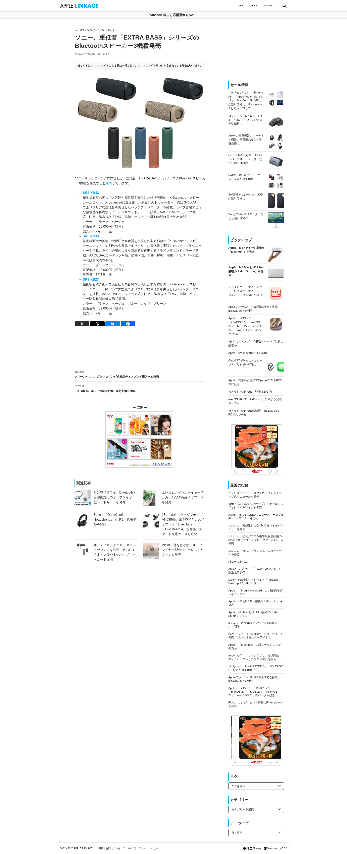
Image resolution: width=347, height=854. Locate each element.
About (241, 5)
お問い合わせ (113, 848)
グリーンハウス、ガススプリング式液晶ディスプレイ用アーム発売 (117, 374)
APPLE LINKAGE (83, 848)
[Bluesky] (112, 323)
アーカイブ (129, 848)
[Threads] (97, 323)
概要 (101, 848)
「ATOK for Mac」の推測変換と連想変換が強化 (105, 389)
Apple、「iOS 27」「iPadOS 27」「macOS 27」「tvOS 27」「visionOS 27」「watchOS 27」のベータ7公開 (252, 691)
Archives (268, 5)
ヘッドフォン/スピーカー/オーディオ (95, 30)
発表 (109, 183)
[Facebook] (128, 323)
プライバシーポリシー (149, 848)
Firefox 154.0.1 (238, 561)
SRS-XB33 (91, 236)
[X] (82, 323)
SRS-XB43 (91, 192)
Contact (254, 5)
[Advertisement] (140, 347)
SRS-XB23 (91, 279)
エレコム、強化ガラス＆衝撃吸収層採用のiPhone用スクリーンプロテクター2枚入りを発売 (256, 540)
